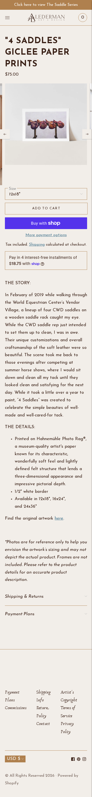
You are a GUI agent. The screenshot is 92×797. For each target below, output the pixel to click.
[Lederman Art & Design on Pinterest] (78, 760)
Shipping (37, 245)
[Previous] (5, 134)
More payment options (46, 235)
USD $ (13, 759)
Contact (43, 723)
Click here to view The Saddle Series (46, 5)
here (59, 518)
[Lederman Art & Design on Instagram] (84, 760)
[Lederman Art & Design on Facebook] (73, 760)
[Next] (87, 134)
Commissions (15, 708)
